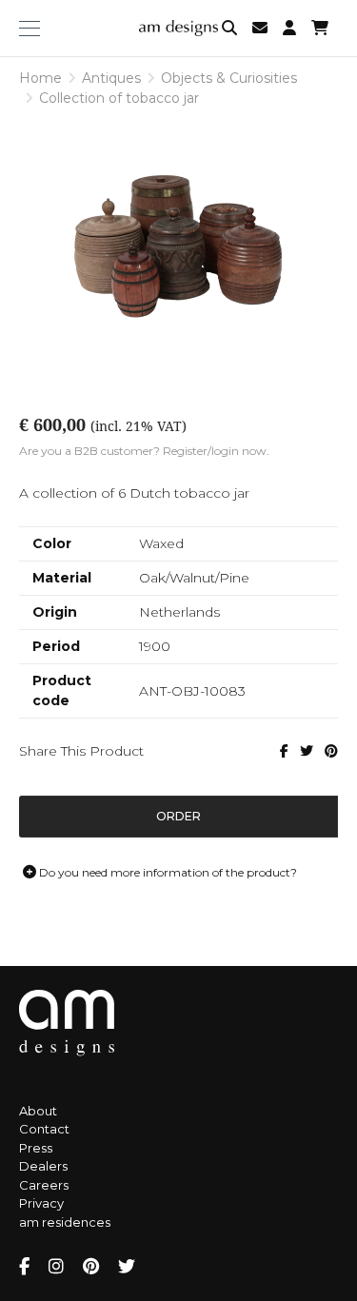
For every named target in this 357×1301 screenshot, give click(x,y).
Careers (44, 1185)
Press (35, 1147)
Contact (44, 1128)
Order (178, 816)
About (38, 1110)
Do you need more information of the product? (166, 872)
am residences (64, 1222)
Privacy (41, 1203)
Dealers (43, 1165)
